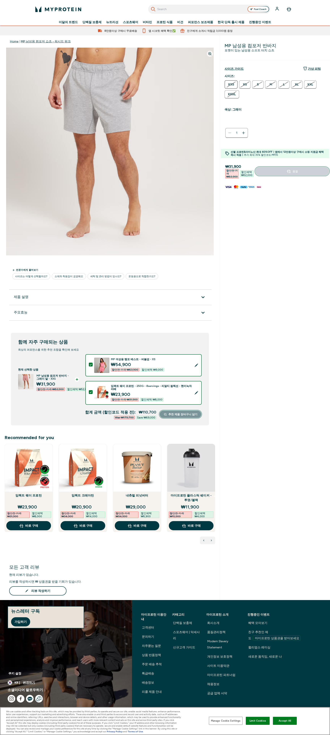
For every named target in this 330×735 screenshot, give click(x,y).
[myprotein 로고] (58, 9)
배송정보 (148, 682)
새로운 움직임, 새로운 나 (265, 656)
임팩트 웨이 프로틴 (28, 495)
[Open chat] (39, 699)
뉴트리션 (112, 22)
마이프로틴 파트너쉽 (221, 675)
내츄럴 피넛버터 (137, 495)
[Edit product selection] (196, 365)
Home (14, 41)
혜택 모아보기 (257, 623)
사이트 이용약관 (218, 665)
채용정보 (213, 684)
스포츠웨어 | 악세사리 (186, 635)
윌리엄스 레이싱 (259, 647)
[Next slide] (214, 496)
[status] (236, 132)
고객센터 (148, 627)
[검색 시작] (153, 9)
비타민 (147, 22)
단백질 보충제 (92, 22)
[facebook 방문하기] (20, 699)
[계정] (277, 9)
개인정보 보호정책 (219, 656)
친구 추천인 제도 (273, 635)
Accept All (285, 720)
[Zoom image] (210, 54)
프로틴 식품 (165, 22)
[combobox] (209, 9)
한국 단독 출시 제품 (231, 22)
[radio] (231, 84)
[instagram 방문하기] (11, 699)
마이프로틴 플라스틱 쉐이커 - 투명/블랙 (191, 498)
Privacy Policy (115, 731)
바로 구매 (31, 525)
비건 (180, 22)
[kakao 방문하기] (30, 699)
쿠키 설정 (14, 673)
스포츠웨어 (130, 22)
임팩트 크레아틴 (83, 495)
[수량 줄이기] (230, 132)
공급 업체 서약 (217, 693)
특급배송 (148, 673)
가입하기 (21, 621)
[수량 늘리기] (243, 132)
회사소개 (213, 623)
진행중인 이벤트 (260, 22)
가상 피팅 (314, 68)
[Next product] (211, 540)
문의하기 (148, 636)
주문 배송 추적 (152, 664)
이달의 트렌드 (68, 22)
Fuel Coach (260, 9)
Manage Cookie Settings (226, 720)
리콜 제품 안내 (152, 691)
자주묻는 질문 (151, 645)
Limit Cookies (258, 720)
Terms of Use (135, 731)
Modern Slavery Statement (217, 644)
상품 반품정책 (151, 655)
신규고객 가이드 (184, 647)
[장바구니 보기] (289, 9)
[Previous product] (204, 540)
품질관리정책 (216, 632)
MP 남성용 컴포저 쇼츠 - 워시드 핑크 (46, 41)
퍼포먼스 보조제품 (200, 22)
